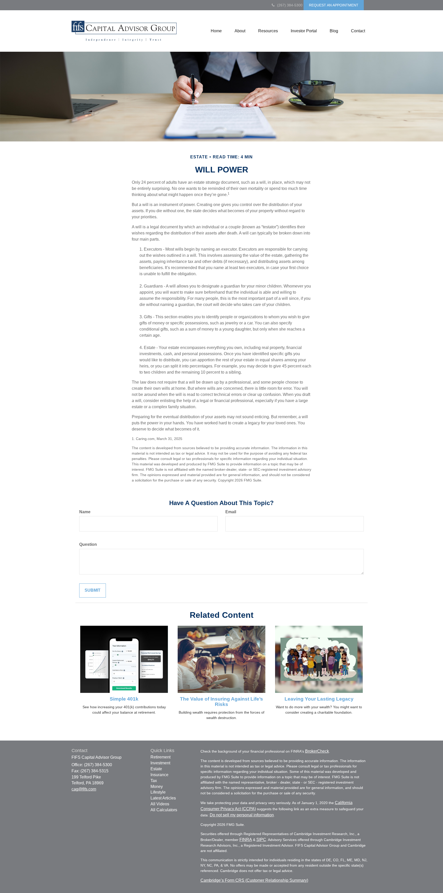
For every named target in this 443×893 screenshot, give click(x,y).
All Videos (159, 804)
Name (84, 512)
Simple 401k (124, 699)
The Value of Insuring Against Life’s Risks (221, 701)
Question (88, 544)
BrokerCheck (317, 751)
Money (156, 786)
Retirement (160, 757)
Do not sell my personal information (242, 815)
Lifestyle (158, 792)
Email (230, 512)
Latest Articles (163, 798)
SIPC (261, 839)
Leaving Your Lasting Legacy (319, 699)
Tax (153, 780)
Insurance (159, 775)
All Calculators (163, 810)
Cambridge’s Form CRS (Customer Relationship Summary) (254, 880)
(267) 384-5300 (290, 5)
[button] (240, 31)
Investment (160, 763)
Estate (156, 769)
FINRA (245, 839)
